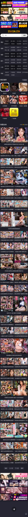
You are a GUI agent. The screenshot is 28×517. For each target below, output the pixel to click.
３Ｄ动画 (25, 47)
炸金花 (13, 44)
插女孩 (7, 72)
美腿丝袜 (7, 62)
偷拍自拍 (13, 53)
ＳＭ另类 (25, 50)
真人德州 (13, 41)
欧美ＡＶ (19, 47)
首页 (6, 468)
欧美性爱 (25, 53)
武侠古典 (25, 66)
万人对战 (19, 41)
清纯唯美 (13, 62)
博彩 (2, 42)
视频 (2, 48)
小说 (2, 67)
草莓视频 (19, 72)
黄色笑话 (19, 68)
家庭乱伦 (13, 66)
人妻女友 (19, 66)
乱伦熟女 (19, 56)
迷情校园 (7, 68)
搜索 (24, 35)
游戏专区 (25, 41)
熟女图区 (19, 62)
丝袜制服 (13, 50)
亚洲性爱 (7, 53)
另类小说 (13, 68)
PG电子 (7, 41)
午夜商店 (13, 72)
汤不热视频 (25, 72)
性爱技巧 (25, 68)
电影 (2, 55)
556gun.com (14, 31)
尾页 (22, 468)
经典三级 (13, 56)
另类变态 (25, 56)
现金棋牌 (19, 44)
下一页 (17, 468)
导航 (2, 73)
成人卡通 (19, 53)
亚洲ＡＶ (7, 47)
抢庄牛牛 (25, 44)
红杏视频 (7, 75)
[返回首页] (26, 513)
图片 (2, 61)
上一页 (11, 468)
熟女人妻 (7, 50)
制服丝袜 (7, 56)
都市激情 (7, 66)
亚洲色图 (13, 60)
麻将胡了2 (6, 44)
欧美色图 (19, 60)
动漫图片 (25, 60)
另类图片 (25, 62)
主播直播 (19, 50)
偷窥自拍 (7, 60)
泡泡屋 (13, 75)
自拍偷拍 (13, 47)
